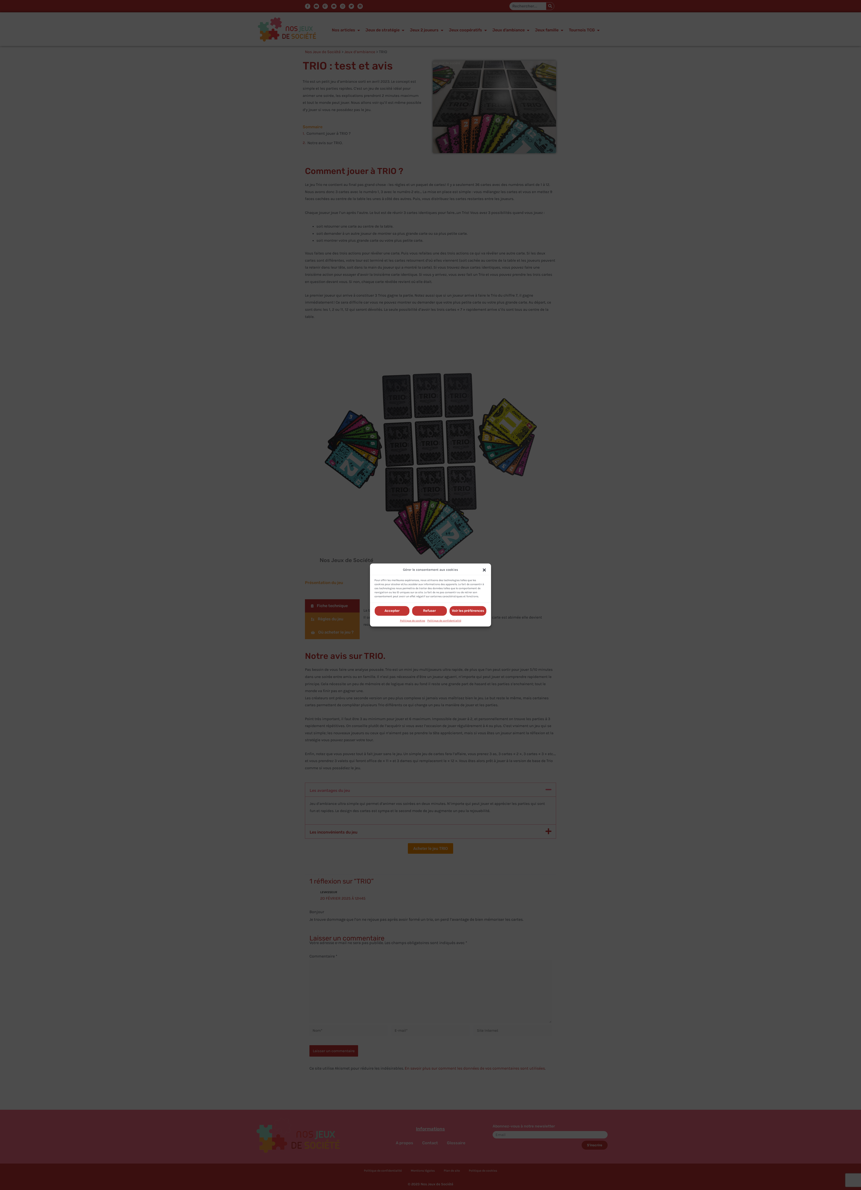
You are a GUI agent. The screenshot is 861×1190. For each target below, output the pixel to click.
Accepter (392, 611)
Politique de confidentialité (444, 620)
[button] (484, 570)
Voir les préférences (468, 611)
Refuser (429, 611)
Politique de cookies (412, 620)
